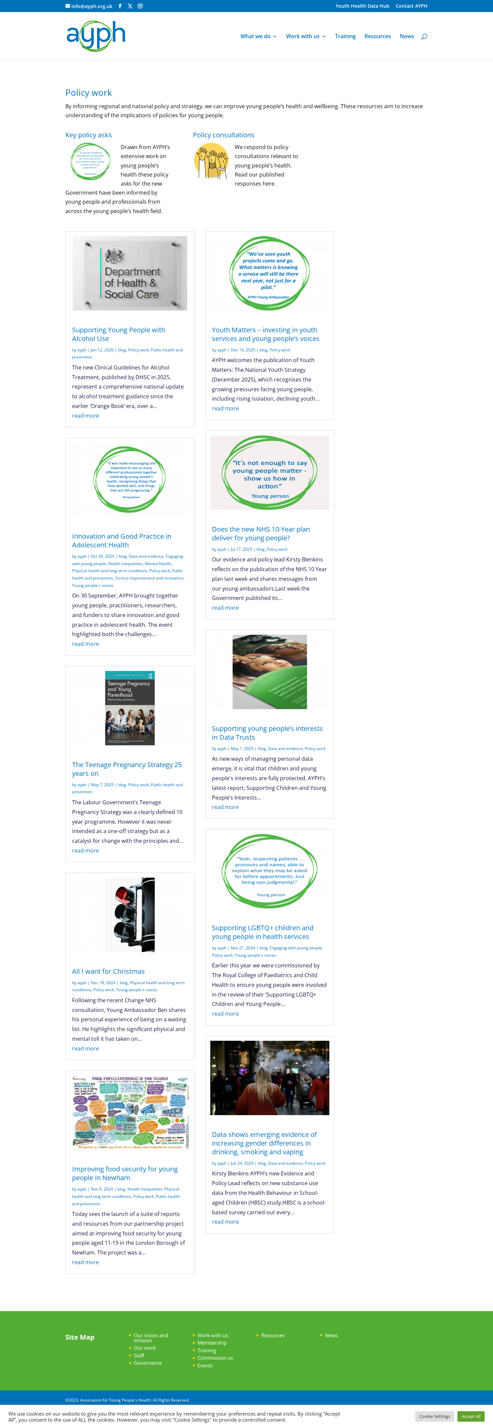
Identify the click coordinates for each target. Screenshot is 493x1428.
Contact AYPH (412, 6)
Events (205, 1365)
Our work (145, 1347)
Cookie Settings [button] (434, 1416)
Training (345, 37)
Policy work (138, 350)
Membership (212, 1342)
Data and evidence (146, 556)
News (407, 37)
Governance (148, 1362)
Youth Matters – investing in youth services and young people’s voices (266, 334)
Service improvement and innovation (149, 578)
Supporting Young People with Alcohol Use (118, 334)
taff (140, 1355)
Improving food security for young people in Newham (125, 1173)
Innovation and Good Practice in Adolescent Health (121, 540)
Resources (378, 37)
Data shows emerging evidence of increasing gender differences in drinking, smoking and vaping (264, 1143)
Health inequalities (125, 563)
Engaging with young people (296, 948)
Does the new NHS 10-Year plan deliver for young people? (261, 533)
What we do (255, 37)
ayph (82, 350)
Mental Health (158, 563)
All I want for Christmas (108, 971)
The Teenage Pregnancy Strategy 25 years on (127, 769)
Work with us (303, 37)
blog (122, 350)
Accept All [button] (471, 1416)
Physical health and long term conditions (109, 570)
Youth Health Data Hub (362, 6)
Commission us (215, 1357)
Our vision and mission (151, 1338)
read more (85, 415)
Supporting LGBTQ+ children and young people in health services (263, 932)
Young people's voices (92, 585)
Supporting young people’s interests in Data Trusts (267, 733)
